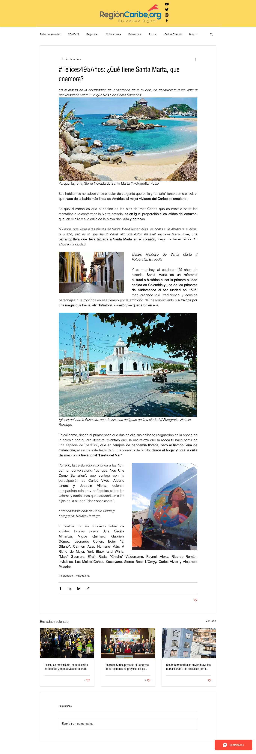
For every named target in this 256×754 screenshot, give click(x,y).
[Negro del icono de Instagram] (167, 15)
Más (191, 34)
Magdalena (83, 575)
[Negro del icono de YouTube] (167, 4)
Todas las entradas (50, 34)
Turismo (153, 34)
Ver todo (211, 621)
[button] (211, 34)
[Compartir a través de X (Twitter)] (69, 588)
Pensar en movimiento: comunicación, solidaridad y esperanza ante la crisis (66, 667)
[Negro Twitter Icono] (167, 9)
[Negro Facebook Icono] (167, 20)
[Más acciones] (195, 59)
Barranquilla (134, 34)
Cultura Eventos (173, 34)
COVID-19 (73, 34)
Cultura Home (113, 34)
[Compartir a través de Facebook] (60, 588)
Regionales (92, 34)
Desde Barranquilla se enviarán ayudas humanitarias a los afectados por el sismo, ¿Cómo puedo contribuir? (188, 667)
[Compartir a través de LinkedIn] (79, 588)
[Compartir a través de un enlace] (88, 588)
